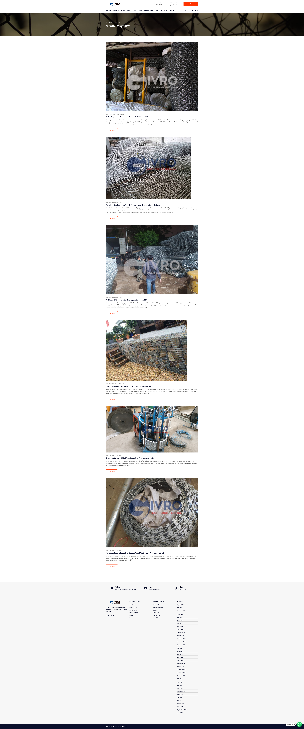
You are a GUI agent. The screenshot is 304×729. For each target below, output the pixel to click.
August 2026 (180, 605)
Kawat (129, 10)
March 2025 (180, 629)
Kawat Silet (108, 455)
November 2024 (181, 642)
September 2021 (181, 691)
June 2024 (180, 651)
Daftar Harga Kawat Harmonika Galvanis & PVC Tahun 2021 (127, 117)
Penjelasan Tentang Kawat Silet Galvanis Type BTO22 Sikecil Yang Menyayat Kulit (135, 553)
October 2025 (181, 611)
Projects (159, 10)
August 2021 (180, 694)
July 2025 (179, 617)
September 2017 (181, 710)
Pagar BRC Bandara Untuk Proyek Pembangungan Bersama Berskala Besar (133, 205)
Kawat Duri (156, 618)
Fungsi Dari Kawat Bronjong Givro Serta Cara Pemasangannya (128, 386)
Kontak (172, 10)
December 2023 (181, 669)
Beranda (108, 10)
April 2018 (180, 707)
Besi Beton (156, 612)
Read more (112, 130)
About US (116, 10)
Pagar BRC (108, 202)
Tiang (140, 10)
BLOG (165, 10)
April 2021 (180, 700)
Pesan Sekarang (191, 4)
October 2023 (181, 676)
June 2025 (180, 620)
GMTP (124, 114)
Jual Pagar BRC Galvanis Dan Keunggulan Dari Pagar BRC (126, 300)
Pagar (123, 10)
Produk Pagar (133, 607)
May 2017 (179, 713)
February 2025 (181, 632)
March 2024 (180, 660)
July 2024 (179, 648)
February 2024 (181, 663)
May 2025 (179, 623)
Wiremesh (156, 610)
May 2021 (179, 697)
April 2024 (180, 657)
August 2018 (180, 703)
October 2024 (181, 645)
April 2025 (180, 626)
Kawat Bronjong (110, 383)
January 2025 (180, 635)
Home (107, 22)
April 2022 (180, 688)
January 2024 (180, 666)
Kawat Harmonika (110, 114)
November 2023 (181, 673)
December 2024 (181, 639)
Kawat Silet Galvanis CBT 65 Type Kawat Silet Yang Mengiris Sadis (130, 458)
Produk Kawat (133, 610)
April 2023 (180, 682)
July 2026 (179, 608)
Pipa (135, 10)
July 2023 (179, 679)
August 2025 (180, 614)
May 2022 (179, 685)
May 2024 (179, 654)
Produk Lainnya (148, 10)
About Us (132, 605)
